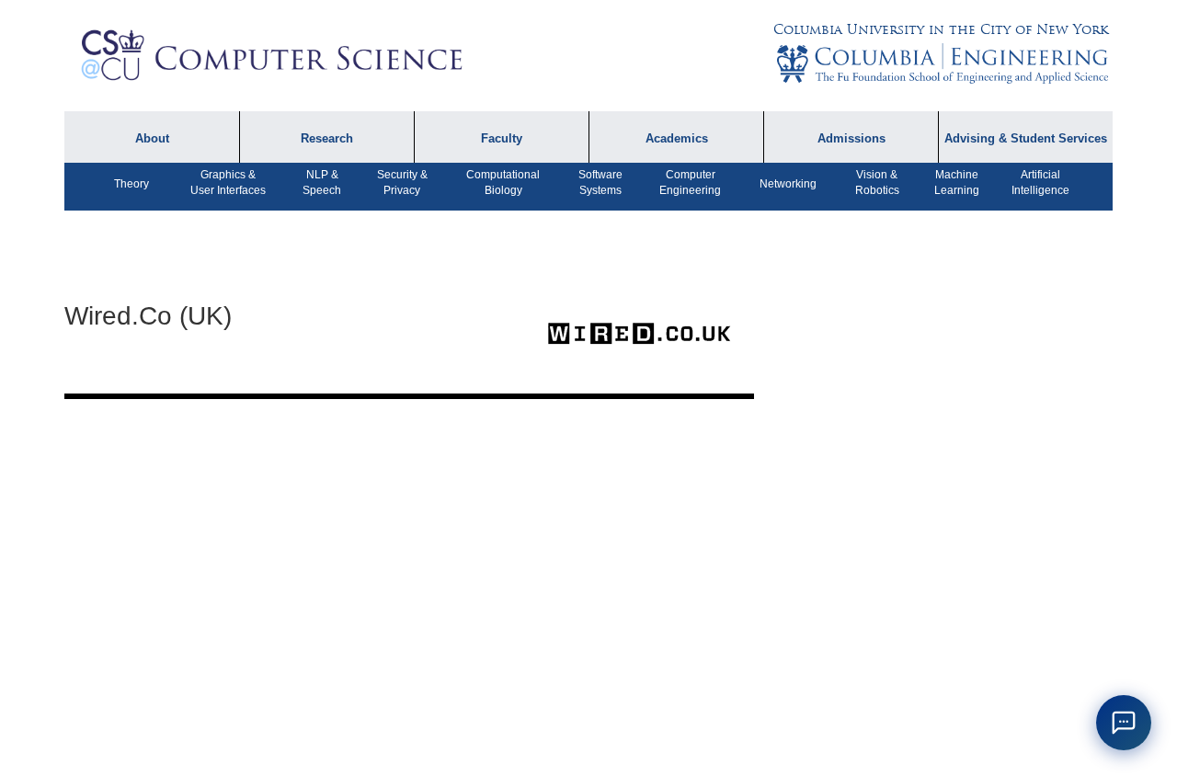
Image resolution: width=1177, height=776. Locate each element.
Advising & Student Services (1025, 138)
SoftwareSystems (600, 182)
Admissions (851, 138)
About (152, 138)
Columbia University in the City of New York (940, 29)
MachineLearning (956, 182)
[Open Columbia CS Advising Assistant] (1123, 722)
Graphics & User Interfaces (228, 182)
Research (327, 138)
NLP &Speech (322, 182)
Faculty (501, 138)
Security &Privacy (402, 182)
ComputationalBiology (503, 182)
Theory (131, 183)
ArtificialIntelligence (1040, 182)
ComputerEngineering (690, 182)
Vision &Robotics (877, 182)
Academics (677, 138)
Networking (788, 183)
